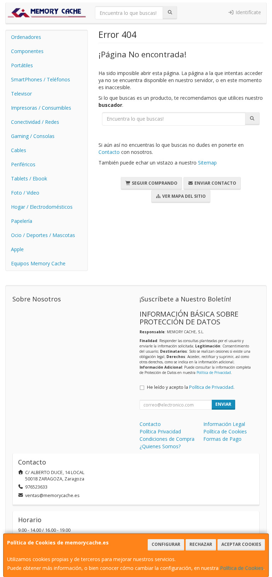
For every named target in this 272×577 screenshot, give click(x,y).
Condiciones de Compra (167, 438)
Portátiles (22, 65)
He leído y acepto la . (190, 387)
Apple (17, 249)
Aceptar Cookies (241, 544)
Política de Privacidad (214, 372)
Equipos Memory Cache (38, 263)
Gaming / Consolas (33, 136)
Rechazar (200, 544)
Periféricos (23, 164)
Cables (18, 150)
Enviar (223, 404)
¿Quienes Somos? (160, 446)
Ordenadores (26, 37)
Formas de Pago (222, 438)
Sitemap (207, 162)
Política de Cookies (242, 568)
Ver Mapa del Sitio (183, 196)
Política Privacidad (160, 431)
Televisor (21, 93)
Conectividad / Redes (35, 122)
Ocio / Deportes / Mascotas (43, 235)
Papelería (21, 221)
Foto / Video (25, 192)
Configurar (166, 544)
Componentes (27, 51)
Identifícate (247, 12)
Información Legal (224, 424)
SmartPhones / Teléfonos (40, 79)
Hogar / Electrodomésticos (42, 206)
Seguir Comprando (154, 183)
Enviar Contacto (214, 183)
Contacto (109, 152)
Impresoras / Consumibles (41, 107)
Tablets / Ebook (29, 178)
